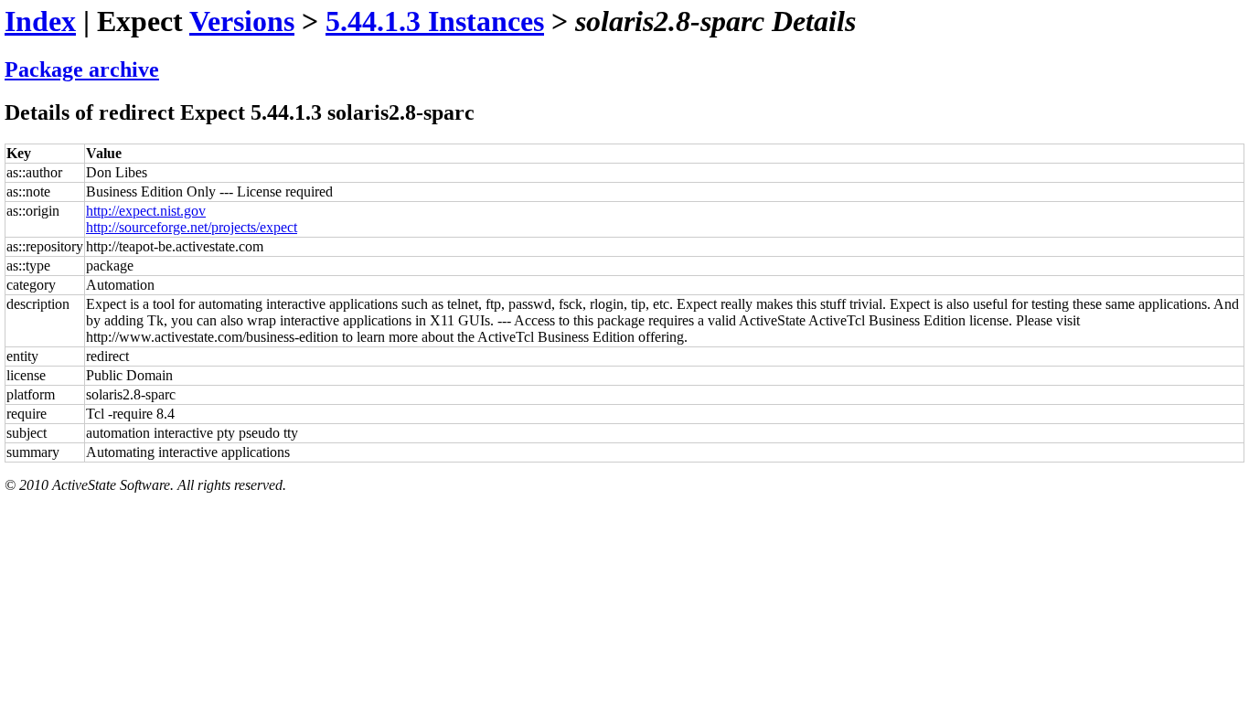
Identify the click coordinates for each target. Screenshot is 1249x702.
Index (40, 21)
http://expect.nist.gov (146, 210)
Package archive (82, 69)
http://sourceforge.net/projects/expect (191, 227)
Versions (241, 21)
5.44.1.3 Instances (435, 21)
